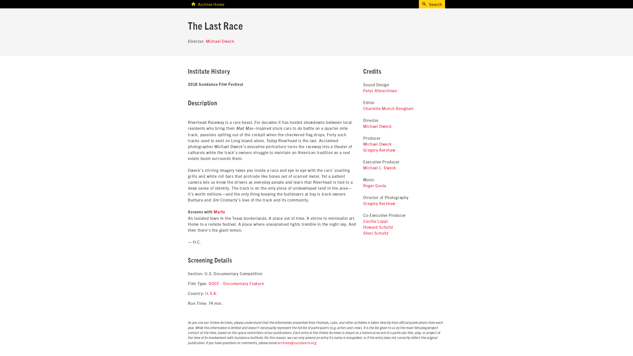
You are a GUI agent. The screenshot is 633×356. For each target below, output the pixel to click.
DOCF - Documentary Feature (236, 283)
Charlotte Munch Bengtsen (388, 108)
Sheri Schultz (375, 232)
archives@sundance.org (296, 343)
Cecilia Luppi (375, 221)
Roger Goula (374, 185)
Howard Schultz (378, 226)
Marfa (219, 212)
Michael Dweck (220, 41)
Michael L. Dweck (379, 167)
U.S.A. (211, 293)
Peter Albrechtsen (380, 90)
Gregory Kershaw (379, 149)
